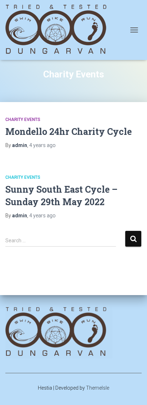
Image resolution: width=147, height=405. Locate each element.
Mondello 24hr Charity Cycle (68, 131)
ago (42, 145)
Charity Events (22, 119)
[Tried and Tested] (61, 30)
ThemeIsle (97, 388)
